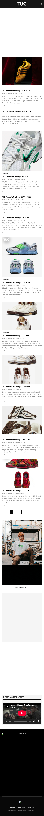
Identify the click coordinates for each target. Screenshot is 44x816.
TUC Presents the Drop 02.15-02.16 (16, 176)
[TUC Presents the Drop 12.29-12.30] (22, 420)
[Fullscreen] (38, 721)
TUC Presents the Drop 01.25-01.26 (16, 217)
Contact (21, 807)
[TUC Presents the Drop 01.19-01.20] (22, 257)
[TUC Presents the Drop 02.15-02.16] (22, 151)
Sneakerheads (6, 88)
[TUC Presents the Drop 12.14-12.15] (22, 473)
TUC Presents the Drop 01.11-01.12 (15, 335)
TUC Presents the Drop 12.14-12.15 (15, 490)
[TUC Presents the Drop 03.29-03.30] (22, 71)
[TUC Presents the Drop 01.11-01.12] (22, 316)
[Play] (6, 721)
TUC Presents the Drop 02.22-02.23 (16, 111)
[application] (22, 713)
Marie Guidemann (7, 93)
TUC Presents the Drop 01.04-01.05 (16, 386)
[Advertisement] (22, 31)
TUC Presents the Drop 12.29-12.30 (16, 439)
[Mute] (34, 721)
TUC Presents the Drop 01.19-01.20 (16, 282)
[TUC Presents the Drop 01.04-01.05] (22, 369)
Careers (31, 807)
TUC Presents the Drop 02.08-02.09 (16, 197)
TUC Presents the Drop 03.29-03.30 (16, 90)
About (12, 807)
